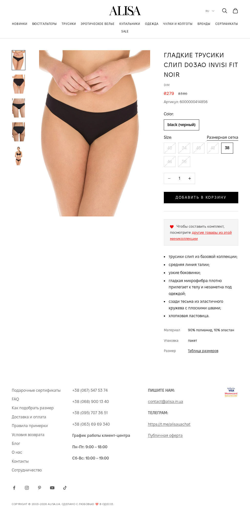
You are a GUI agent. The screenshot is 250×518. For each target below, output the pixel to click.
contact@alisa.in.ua (165, 402)
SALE (125, 31)
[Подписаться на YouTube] (52, 487)
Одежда (151, 23)
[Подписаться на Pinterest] (39, 487)
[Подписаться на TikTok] (64, 487)
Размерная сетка (222, 137)
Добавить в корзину (201, 197)
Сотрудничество (27, 470)
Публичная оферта (165, 435)
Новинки (19, 23)
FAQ (15, 399)
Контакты (20, 461)
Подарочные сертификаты (36, 390)
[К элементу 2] (18, 84)
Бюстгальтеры (44, 23)
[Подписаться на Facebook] (14, 487)
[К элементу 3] (18, 108)
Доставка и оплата (29, 417)
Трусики (69, 23)
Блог (16, 443)
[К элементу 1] (18, 60)
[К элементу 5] (18, 156)
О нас (17, 452)
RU (207, 11)
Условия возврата (28, 435)
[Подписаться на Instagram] (26, 487)
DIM (167, 85)
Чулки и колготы (177, 23)
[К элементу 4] (18, 132)
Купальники (129, 23)
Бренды (204, 23)
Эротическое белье (98, 23)
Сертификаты (226, 23)
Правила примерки (30, 426)
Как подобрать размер (33, 408)
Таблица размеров (203, 351)
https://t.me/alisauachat (169, 424)
